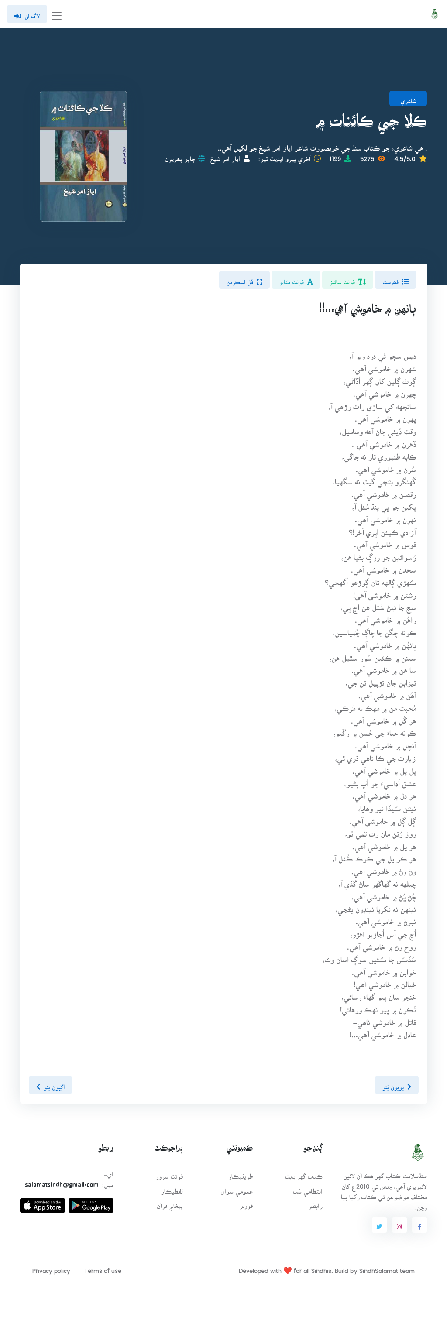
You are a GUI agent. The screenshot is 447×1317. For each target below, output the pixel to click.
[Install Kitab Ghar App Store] (42, 1202)
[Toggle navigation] (56, 14)
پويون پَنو (392, 1084)
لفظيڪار (172, 1188)
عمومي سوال (236, 1188)
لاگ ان (32, 13)
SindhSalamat (378, 1268)
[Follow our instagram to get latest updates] (399, 1225)
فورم (246, 1203)
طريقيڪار (240, 1174)
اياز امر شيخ (225, 156)
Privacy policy (51, 1268)
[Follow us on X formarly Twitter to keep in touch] (379, 1225)
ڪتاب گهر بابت (304, 1174)
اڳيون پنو (54, 1084)
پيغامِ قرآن (170, 1203)
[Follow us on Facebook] (419, 1225)
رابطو (316, 1203)
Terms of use (102, 1268)
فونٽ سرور (169, 1174)
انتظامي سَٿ (307, 1188)
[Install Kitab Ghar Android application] (91, 1202)
